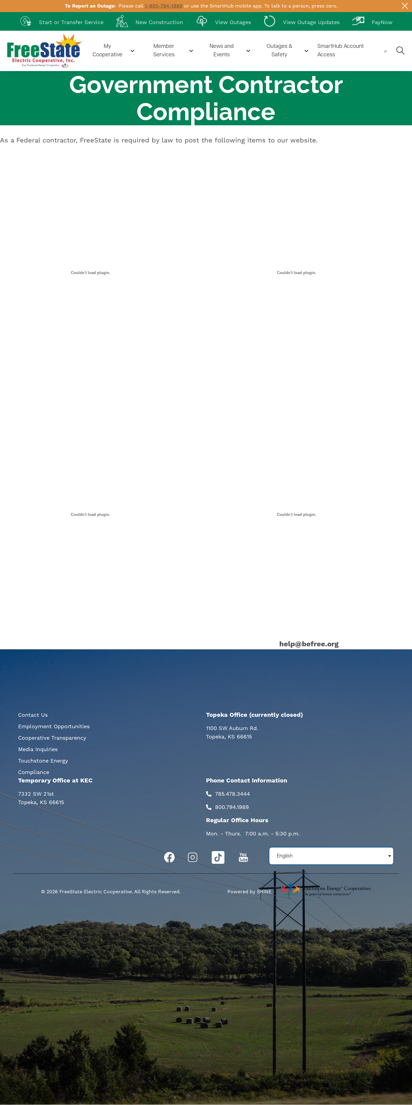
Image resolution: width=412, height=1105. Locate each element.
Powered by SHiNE (249, 891)
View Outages (223, 20)
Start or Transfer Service (61, 20)
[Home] (44, 51)
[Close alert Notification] (405, 5)
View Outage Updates (302, 20)
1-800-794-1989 (163, 6)
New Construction (149, 20)
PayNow (372, 20)
